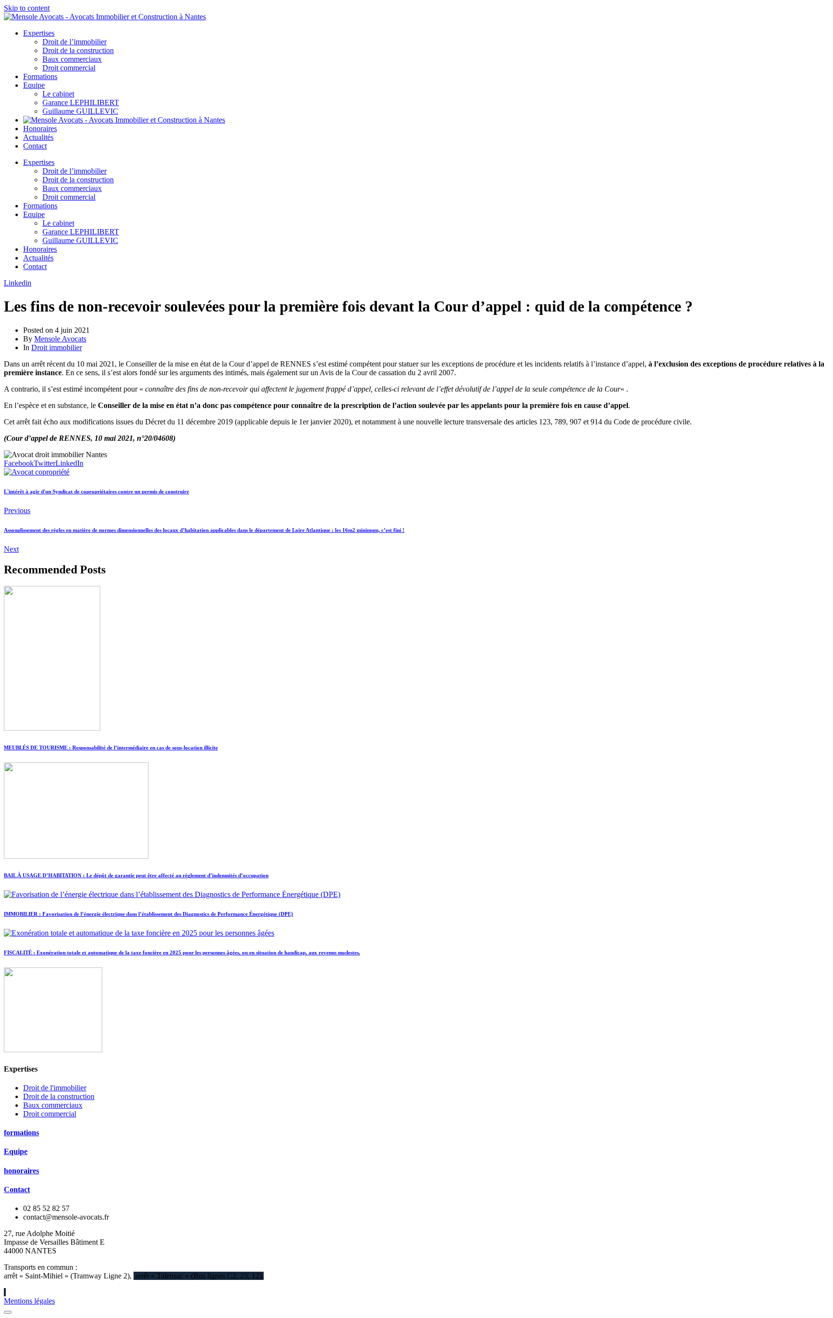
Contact (35, 146)
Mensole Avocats (60, 339)
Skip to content (27, 8)
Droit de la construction (78, 50)
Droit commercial (68, 68)
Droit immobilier (56, 347)
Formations (40, 76)
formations (21, 1132)
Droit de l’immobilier (74, 42)
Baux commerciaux (72, 59)
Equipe (34, 85)
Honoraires (40, 128)
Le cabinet (58, 94)
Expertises (38, 33)
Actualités (38, 137)
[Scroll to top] (8, 1312)
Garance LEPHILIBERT (80, 102)
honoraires (21, 1171)
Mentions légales (29, 1301)
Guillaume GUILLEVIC (80, 111)
